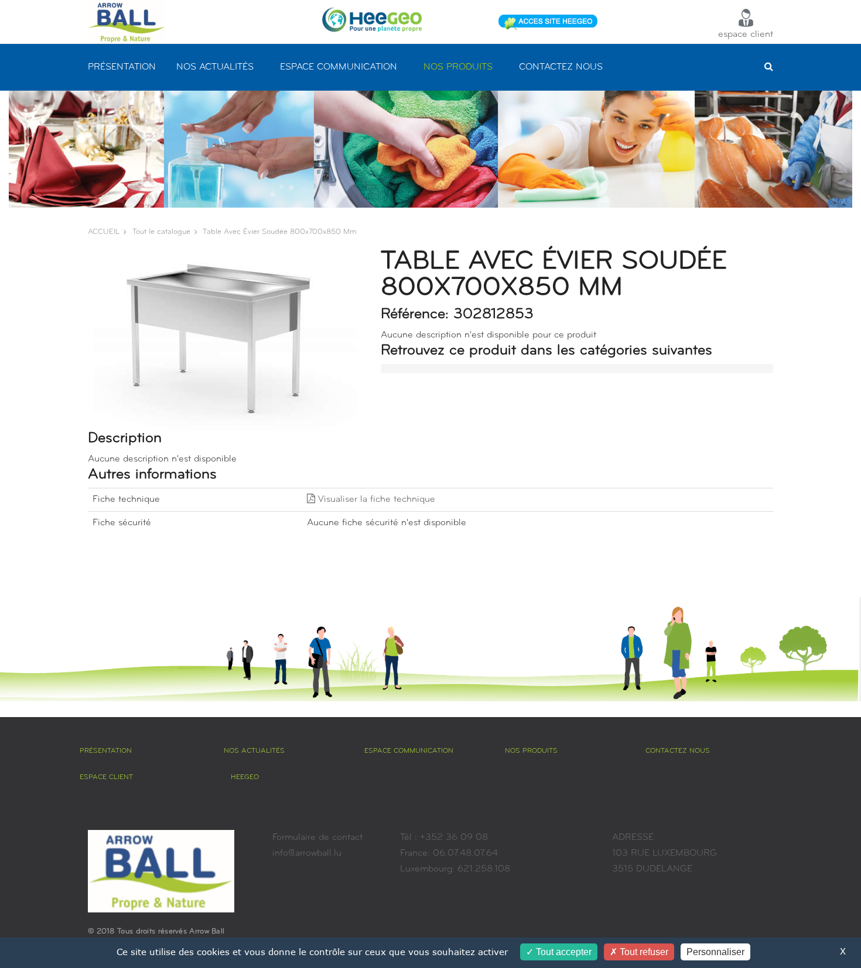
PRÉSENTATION (122, 67)
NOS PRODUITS (458, 67)
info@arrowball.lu (306, 853)
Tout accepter (563, 952)
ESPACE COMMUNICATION (338, 67)
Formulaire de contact (317, 837)
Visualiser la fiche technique (375, 499)
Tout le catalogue (161, 232)
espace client (745, 34)
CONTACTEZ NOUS (561, 67)
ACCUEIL (103, 232)
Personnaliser (715, 952)
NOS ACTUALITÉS (215, 67)
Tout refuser (642, 952)
